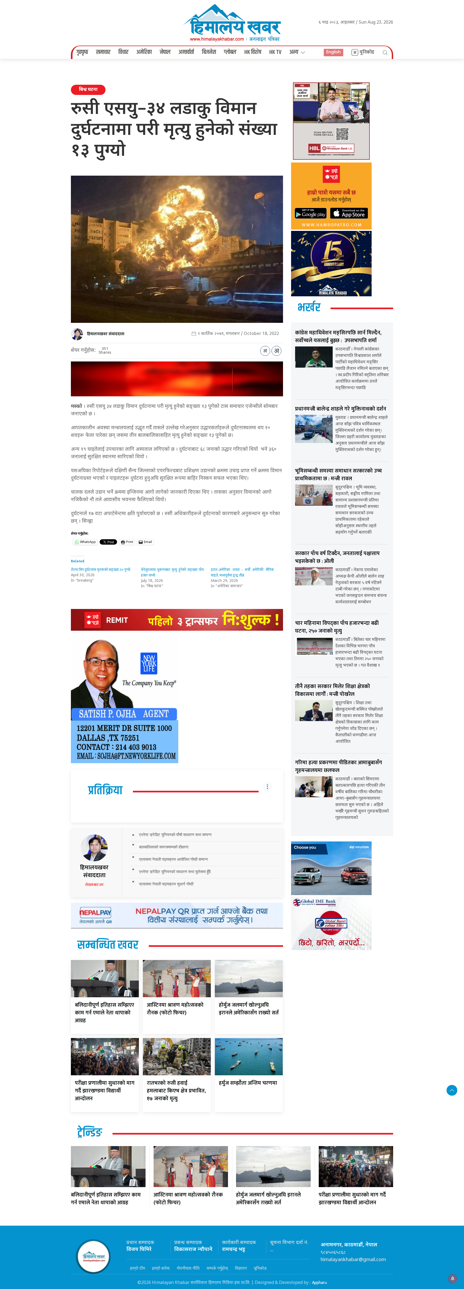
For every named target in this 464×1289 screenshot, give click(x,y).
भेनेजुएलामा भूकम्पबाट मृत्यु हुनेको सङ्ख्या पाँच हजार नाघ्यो (172, 572)
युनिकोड (367, 52)
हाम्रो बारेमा (161, 1268)
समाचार (103, 52)
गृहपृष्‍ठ (82, 52)
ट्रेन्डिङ (89, 1133)
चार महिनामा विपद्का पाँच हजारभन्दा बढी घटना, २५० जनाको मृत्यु (337, 627)
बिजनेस (209, 52)
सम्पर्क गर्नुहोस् (217, 1268)
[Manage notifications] (452, 1278)
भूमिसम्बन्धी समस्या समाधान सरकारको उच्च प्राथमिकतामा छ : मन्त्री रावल (338, 474)
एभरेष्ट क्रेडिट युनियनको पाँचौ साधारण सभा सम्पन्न (175, 834)
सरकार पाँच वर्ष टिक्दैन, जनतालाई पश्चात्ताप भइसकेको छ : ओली (337, 557)
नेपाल (165, 52)
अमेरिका (144, 52)
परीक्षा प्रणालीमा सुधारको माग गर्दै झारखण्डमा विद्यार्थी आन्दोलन (105, 1091)
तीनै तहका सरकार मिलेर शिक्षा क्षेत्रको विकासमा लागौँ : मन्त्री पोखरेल (332, 690)
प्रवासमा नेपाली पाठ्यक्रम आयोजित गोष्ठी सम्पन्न (173, 859)
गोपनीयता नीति (188, 1268)
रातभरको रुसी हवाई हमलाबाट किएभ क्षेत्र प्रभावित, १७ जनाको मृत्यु (176, 1091)
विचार (123, 52)
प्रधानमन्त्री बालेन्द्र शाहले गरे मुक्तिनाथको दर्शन (340, 408)
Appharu (319, 1282)
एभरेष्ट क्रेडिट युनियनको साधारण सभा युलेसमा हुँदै (175, 871)
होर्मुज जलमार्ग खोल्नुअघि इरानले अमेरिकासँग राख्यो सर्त (249, 1008)
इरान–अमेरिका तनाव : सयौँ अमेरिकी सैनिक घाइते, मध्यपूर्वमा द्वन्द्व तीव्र (242, 572)
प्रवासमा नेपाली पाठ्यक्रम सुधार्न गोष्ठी (166, 884)
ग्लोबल (230, 52)
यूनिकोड (260, 1268)
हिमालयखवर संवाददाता (105, 334)
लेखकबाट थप (94, 885)
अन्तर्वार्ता (186, 52)
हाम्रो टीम (137, 1268)
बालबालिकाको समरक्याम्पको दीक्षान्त (163, 847)
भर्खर (309, 308)
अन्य (293, 52)
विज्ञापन (241, 1268)
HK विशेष (252, 52)
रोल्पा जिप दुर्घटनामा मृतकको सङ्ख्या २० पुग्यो (100, 570)
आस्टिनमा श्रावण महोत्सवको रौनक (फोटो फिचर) (175, 1008)
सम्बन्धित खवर (107, 945)
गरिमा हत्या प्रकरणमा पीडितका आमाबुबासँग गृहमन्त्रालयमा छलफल (338, 766)
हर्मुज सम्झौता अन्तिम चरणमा (248, 1083)
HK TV (275, 52)
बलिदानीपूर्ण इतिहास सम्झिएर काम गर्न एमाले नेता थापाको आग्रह (104, 1012)
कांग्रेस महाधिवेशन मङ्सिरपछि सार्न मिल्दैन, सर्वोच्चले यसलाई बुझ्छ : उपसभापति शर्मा (338, 336)
